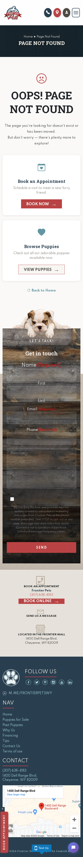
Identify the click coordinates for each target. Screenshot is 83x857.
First (41, 383)
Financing (10, 735)
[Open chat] (73, 847)
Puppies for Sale (16, 720)
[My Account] (66, 12)
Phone (42, 430)
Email (41, 409)
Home (7, 714)
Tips (6, 741)
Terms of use (12, 751)
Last (41, 401)
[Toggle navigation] (76, 12)
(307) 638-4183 (41, 594)
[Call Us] (48, 12)
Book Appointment (4, 832)
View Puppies (38, 270)
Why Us (9, 730)
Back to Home (44, 290)
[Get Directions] (57, 12)
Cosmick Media (66, 851)
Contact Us (11, 746)
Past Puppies (13, 725)
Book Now (37, 204)
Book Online (38, 601)
